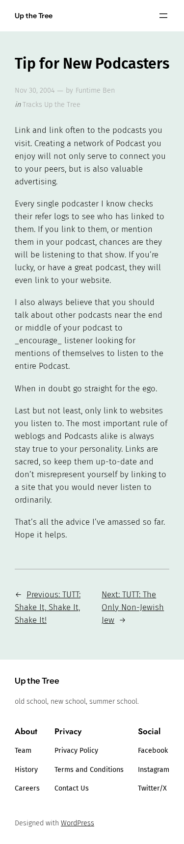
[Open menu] (163, 16)
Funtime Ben (95, 90)
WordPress (77, 823)
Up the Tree (34, 15)
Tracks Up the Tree (51, 105)
